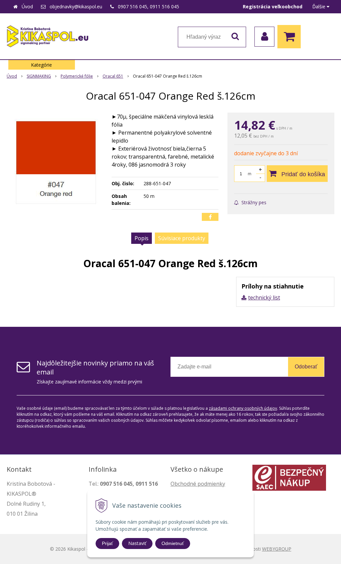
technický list (264, 297)
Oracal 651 (113, 76)
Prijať (107, 543)
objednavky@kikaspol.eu (76, 6)
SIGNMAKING (39, 76)
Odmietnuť (173, 543)
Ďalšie (319, 6)
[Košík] (290, 36)
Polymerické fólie (77, 76)
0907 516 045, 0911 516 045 (148, 6)
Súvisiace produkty (181, 238)
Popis (142, 238)
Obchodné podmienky (197, 483)
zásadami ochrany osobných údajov (243, 408)
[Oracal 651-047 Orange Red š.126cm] (56, 163)
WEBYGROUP (276, 549)
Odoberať (306, 366)
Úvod (27, 6)
